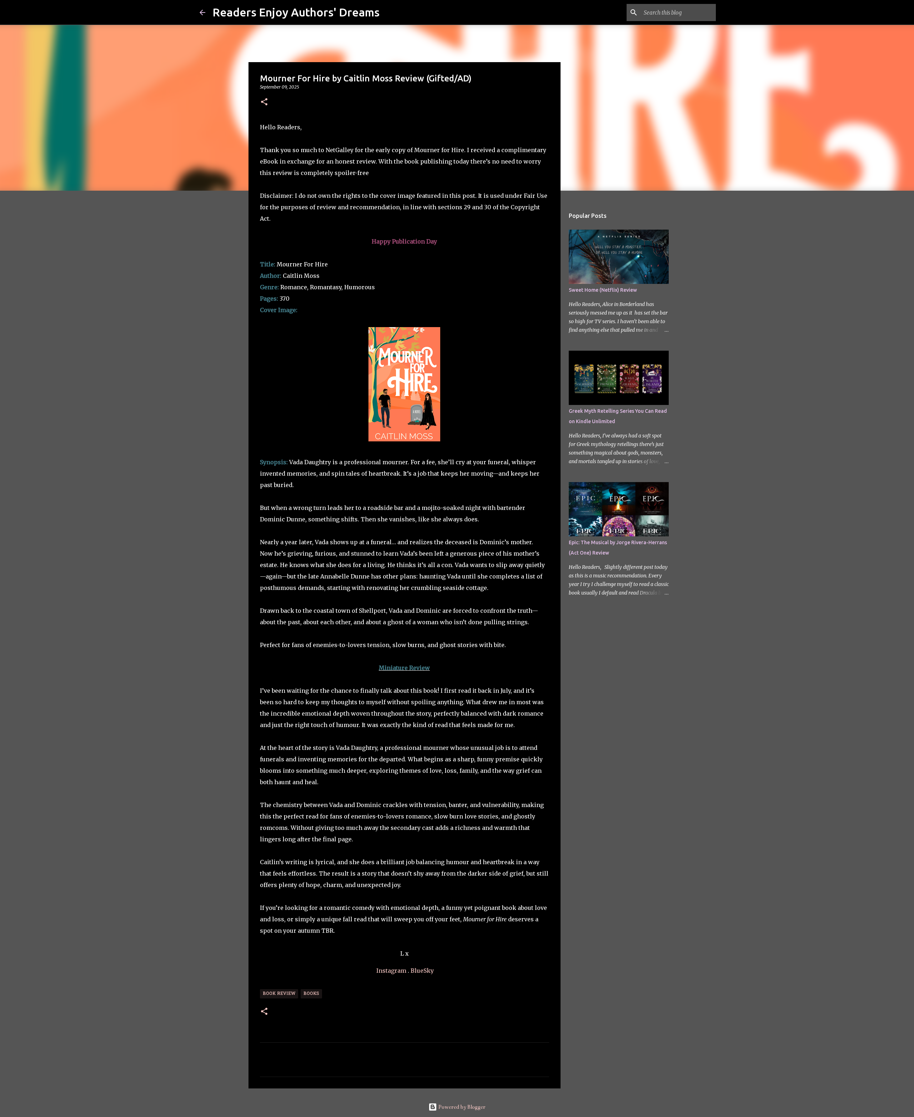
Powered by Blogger (461, 1107)
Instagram (391, 970)
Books (311, 994)
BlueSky (422, 970)
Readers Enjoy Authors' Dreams (296, 12)
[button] (264, 102)
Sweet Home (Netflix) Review (603, 290)
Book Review (279, 994)
